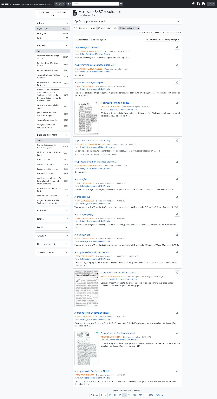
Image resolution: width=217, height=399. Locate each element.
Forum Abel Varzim (52, 174)
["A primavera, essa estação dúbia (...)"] (94, 65)
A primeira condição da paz (88, 82)
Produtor (42, 210)
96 (115, 395)
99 (129, 395)
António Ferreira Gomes (52, 71)
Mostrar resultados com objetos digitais (163, 40)
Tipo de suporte (45, 252)
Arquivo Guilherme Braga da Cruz (52, 57)
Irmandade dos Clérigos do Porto (52, 189)
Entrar (210, 4)
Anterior (94, 395)
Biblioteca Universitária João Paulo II (52, 153)
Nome (40, 218)
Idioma (41, 23)
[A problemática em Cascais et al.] (92, 140)
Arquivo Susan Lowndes (52, 120)
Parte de (41, 45)
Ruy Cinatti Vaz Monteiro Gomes (52, 64)
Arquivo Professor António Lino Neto (52, 76)
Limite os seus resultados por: (52, 14)
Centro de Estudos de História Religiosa (52, 146)
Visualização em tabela (130, 28)
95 (110, 395)
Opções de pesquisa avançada (90, 21)
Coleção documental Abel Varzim (52, 106)
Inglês (52, 38)
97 (120, 395)
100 (134, 395)
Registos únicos (52, 29)
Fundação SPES (52, 160)
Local (40, 227)
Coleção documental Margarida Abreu (52, 126)
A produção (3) (82, 234)
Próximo (159, 395)
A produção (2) (82, 196)
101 (140, 395)
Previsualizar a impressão (86, 28)
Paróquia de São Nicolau (52, 169)
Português (52, 34)
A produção (80, 179)
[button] (193, 3)
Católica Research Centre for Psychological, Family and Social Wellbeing (52, 181)
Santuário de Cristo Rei (52, 196)
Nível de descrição (46, 244)
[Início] (27, 4)
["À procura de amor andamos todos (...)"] (96, 161)
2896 (151, 395)
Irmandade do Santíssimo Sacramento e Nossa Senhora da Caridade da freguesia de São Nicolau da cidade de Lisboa (52, 95)
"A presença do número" (87, 47)
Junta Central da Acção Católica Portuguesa (52, 114)
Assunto (41, 235)
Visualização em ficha (108, 28)
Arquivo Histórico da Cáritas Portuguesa (52, 83)
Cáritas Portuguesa (52, 165)
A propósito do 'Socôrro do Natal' (91, 312)
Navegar (58, 4)
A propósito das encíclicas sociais (91, 252)
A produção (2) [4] (83, 214)
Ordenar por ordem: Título (149, 32)
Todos (39, 51)
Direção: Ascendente (171, 32)
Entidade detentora (47, 134)
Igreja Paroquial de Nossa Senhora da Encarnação (52, 201)
